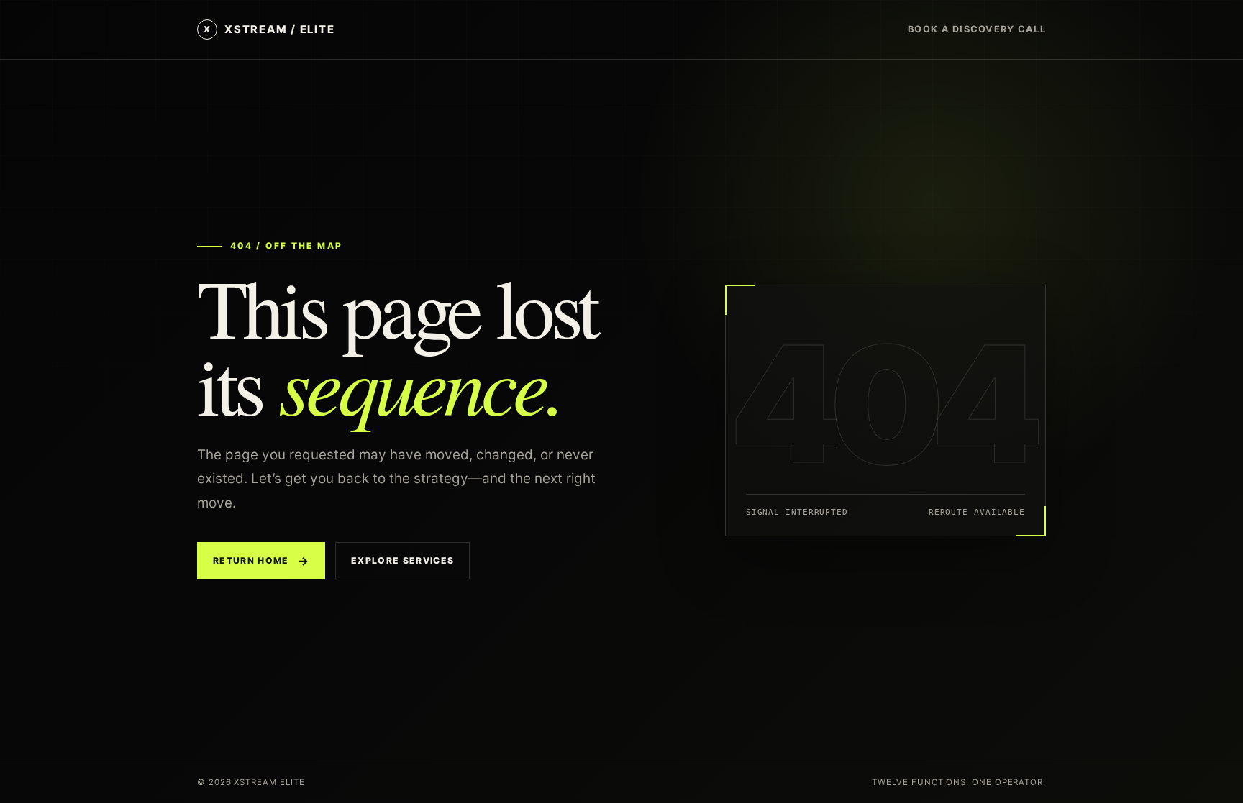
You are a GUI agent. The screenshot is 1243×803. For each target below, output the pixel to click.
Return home (261, 561)
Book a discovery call (977, 29)
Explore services (402, 560)
